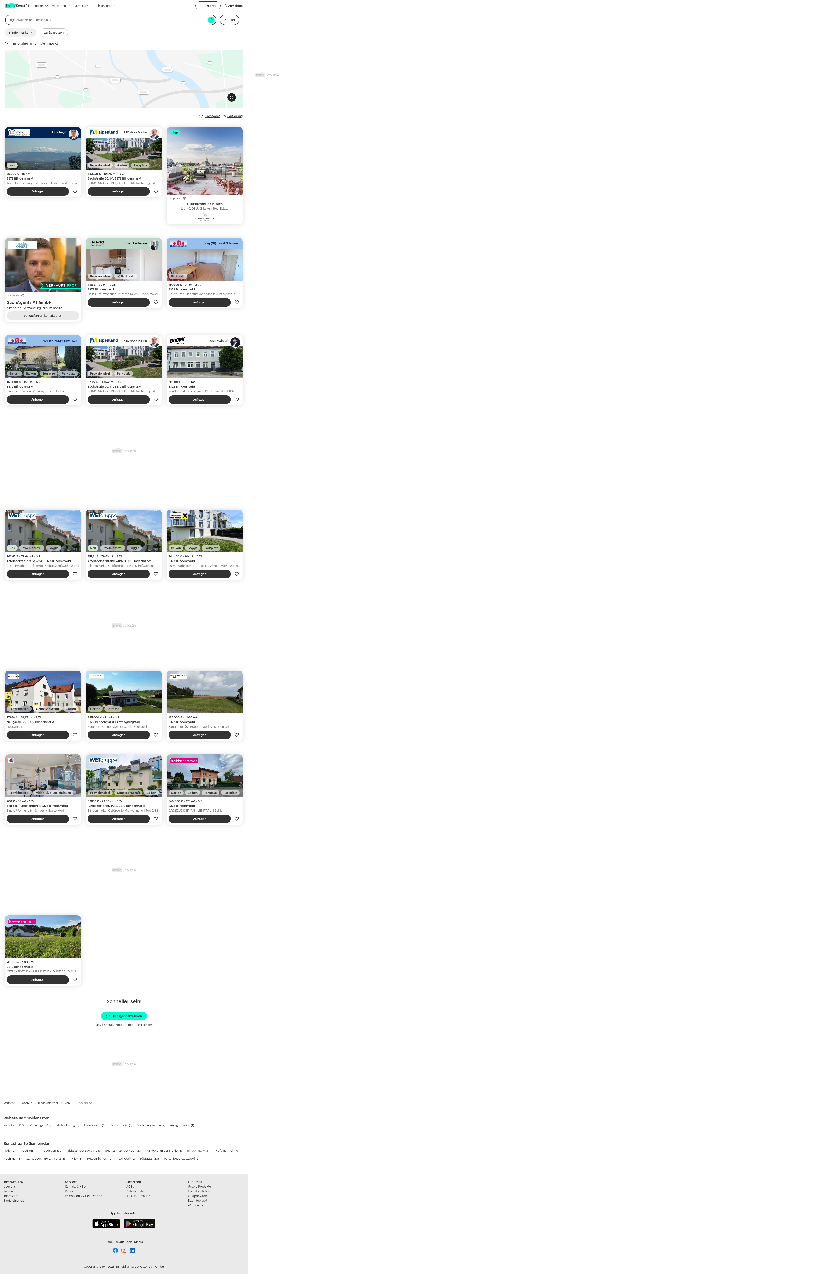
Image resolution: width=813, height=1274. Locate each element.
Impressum (10, 1196)
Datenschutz (135, 1191)
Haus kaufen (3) (94, 1125)
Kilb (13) (77, 1158)
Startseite (9, 1103)
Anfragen (37, 191)
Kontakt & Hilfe (75, 1186)
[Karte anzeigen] (124, 79)
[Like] (75, 191)
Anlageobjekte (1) (182, 1125)
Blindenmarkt (18, 32)
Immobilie (26, 1103)
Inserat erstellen (199, 1191)
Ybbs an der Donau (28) (84, 1150)
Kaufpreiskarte (198, 1196)
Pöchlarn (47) (30, 1150)
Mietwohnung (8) (67, 1125)
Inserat (211, 5)
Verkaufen (59, 5)
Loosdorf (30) (53, 1150)
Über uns (9, 1186)
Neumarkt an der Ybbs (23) (123, 1150)
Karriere (8, 1191)
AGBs (130, 1186)
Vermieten (81, 5)
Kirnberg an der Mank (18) (164, 1150)
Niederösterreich (48, 1103)
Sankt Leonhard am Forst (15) (46, 1158)
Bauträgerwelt (197, 1200)
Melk (67, 1103)
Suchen (38, 5)
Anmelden (235, 5)
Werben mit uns (198, 1205)
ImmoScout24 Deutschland (83, 1196)
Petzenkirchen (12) (99, 1158)
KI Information (140, 1196)
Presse (69, 1191)
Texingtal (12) (126, 1158)
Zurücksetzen (54, 32)
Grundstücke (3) (121, 1125)
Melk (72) (9, 1150)
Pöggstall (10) (149, 1158)
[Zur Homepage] (17, 5)
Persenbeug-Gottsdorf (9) (181, 1158)
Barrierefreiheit (13, 1200)
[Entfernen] (32, 32)
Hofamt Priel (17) (227, 1150)
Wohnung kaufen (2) (151, 1125)
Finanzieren (104, 5)
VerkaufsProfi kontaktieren (43, 315)
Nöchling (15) (12, 1158)
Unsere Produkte (199, 1186)
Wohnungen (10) (40, 1125)
